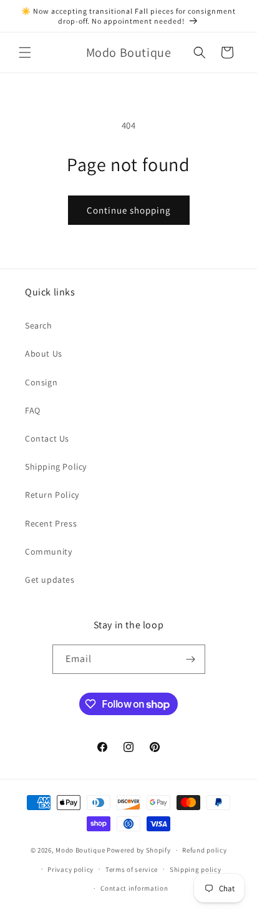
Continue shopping (129, 210)
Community (48, 551)
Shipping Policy (56, 466)
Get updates (50, 579)
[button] (25, 52)
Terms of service (131, 869)
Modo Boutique (80, 850)
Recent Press (51, 523)
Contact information (134, 888)
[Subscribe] (191, 659)
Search (38, 325)
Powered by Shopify (139, 850)
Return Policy (52, 494)
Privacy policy (70, 869)
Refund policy (204, 850)
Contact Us (47, 438)
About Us (43, 353)
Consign (41, 382)
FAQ (33, 410)
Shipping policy (195, 869)
